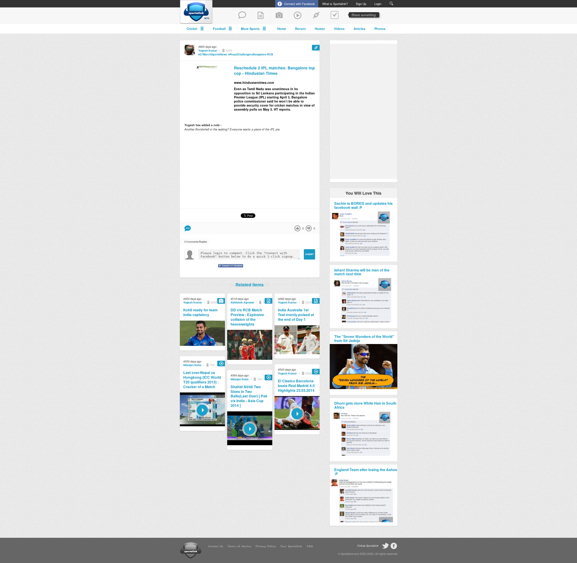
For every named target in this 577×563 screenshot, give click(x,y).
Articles (359, 28)
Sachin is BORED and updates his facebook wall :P (363, 205)
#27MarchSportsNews (212, 54)
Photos (379, 28)
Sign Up (361, 3)
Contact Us (215, 546)
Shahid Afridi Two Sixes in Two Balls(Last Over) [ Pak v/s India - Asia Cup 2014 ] (249, 396)
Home (281, 28)
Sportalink (196, 12)
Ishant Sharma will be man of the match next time (361, 272)
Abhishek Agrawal (242, 302)
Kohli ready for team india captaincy (200, 312)
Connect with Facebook (299, 4)
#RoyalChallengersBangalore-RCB (250, 54)
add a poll (334, 15)
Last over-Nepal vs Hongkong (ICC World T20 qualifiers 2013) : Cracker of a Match (202, 379)
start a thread (242, 15)
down (309, 228)
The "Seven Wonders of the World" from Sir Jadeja (364, 338)
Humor (320, 28)
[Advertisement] (250, 169)
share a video (297, 15)
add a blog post (261, 15)
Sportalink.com (350, 554)
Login (377, 3)
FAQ (310, 546)
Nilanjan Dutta (192, 365)
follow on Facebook (393, 545)
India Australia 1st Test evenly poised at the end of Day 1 (296, 315)
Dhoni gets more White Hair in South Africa (365, 405)
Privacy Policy (266, 546)
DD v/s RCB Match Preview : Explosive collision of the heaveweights (247, 317)
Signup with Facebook (229, 268)
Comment (187, 228)
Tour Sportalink (291, 546)
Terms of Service (239, 546)
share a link (316, 15)
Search (391, 3)
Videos (339, 28)
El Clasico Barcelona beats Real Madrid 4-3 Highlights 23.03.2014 (296, 386)
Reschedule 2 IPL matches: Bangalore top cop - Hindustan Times (274, 70)
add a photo (279, 15)
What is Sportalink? (335, 3)
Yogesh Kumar (207, 50)
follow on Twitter (385, 545)
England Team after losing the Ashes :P (365, 471)
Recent (300, 28)
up (297, 228)
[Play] (202, 425)
